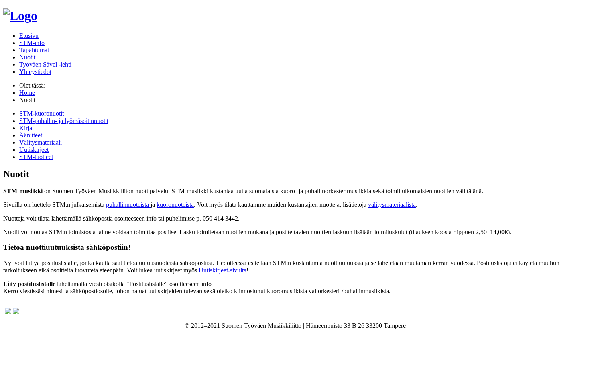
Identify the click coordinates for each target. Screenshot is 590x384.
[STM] (20, 15)
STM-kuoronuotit (41, 113)
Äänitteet (30, 135)
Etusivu (29, 35)
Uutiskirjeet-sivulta (222, 270)
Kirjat (26, 128)
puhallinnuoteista (128, 204)
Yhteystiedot (35, 71)
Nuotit (27, 57)
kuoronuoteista (175, 204)
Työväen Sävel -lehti (45, 64)
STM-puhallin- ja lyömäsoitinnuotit (63, 120)
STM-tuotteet (36, 156)
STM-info (32, 42)
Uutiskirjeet (34, 149)
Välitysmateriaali (40, 142)
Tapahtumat (34, 50)
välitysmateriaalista (392, 204)
